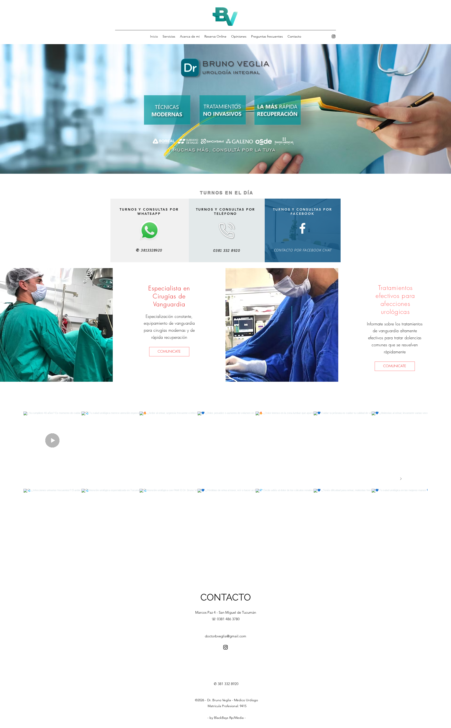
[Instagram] (333, 36)
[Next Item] (400, 479)
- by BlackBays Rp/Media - (226, 718)
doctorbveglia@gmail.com (225, 636)
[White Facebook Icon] (302, 228)
